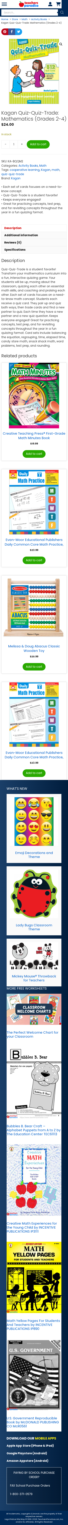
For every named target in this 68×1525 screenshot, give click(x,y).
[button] (61, 44)
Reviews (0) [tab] (12, 243)
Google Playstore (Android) (27, 1453)
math (56, 170)
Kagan (45, 170)
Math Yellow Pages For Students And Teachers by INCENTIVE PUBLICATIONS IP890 (33, 1325)
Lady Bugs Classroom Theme (34, 927)
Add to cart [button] (34, 454)
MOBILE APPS (45, 1438)
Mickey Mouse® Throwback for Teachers (34, 978)
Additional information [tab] (21, 235)
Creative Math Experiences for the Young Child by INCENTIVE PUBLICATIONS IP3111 (32, 1227)
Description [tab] (12, 228)
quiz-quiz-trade (12, 174)
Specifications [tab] (15, 250)
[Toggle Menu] (4, 4)
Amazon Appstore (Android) (27, 1461)
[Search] (62, 12)
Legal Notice (10, 1519)
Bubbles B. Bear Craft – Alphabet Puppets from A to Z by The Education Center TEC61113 (34, 1130)
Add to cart (38, 144)
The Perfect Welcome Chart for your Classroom (32, 1034)
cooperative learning (25, 170)
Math (43, 166)
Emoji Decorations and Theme (34, 854)
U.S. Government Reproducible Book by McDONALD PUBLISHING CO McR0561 (33, 1422)
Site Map (21, 1519)
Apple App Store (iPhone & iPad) (30, 1446)
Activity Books (28, 166)
